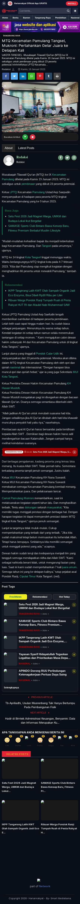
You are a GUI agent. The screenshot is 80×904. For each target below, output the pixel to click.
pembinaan (28, 183)
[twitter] (67, 157)
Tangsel (46, 245)
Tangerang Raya (11, 36)
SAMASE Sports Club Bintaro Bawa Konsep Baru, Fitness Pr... (58, 786)
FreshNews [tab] (15, 597)
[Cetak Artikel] (57, 76)
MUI (12, 477)
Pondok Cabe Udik (47, 353)
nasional (15, 367)
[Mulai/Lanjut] (25, 137)
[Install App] (40, 3)
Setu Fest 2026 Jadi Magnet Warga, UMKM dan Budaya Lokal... (19, 786)
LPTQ (13, 192)
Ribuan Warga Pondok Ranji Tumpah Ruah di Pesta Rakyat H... (59, 828)
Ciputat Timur (28, 576)
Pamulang (38, 192)
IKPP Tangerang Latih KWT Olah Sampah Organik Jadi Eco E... (20, 828)
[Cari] (68, 11)
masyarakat (54, 507)
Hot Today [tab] (64, 597)
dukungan (31, 507)
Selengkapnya (11, 687)
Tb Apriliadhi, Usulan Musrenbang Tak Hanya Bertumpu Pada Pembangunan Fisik (40, 705)
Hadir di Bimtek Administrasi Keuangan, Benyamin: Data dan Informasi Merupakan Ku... (40, 720)
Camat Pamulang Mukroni (18, 498)
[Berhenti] (32, 137)
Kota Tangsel (33, 257)
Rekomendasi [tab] (40, 597)
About (8, 148)
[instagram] (74, 157)
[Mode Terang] (75, 11)
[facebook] (60, 157)
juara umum (69, 567)
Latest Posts (26, 148)
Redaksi (6, 69)
